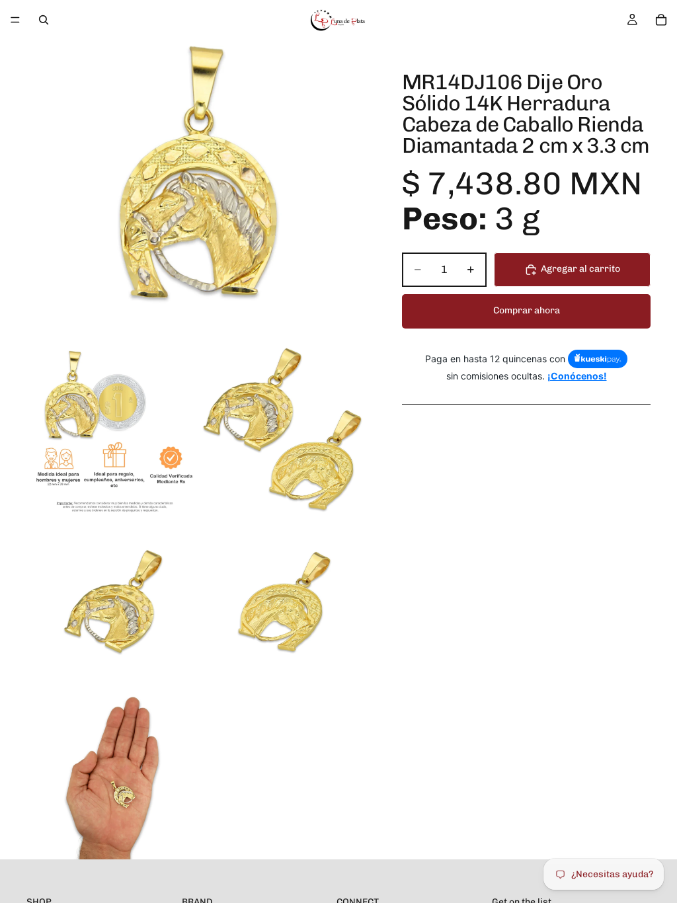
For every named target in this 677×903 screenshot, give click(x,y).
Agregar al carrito (580, 268)
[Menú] (15, 20)
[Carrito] (661, 19)
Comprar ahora (526, 310)
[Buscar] (43, 19)
